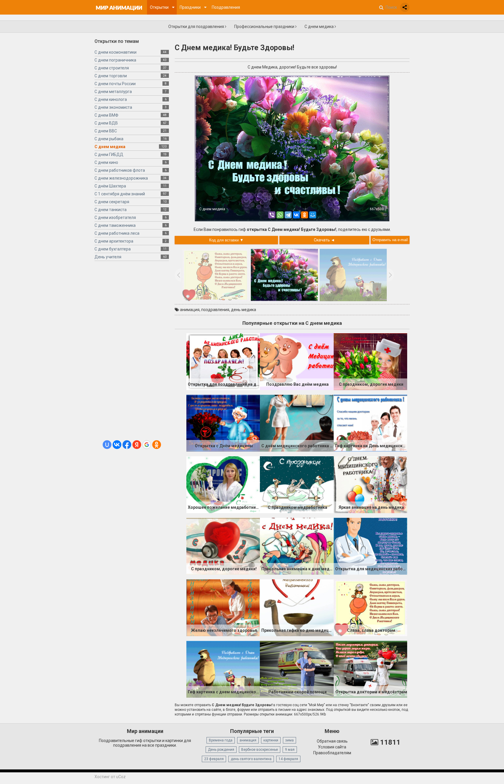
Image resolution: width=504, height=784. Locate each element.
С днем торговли (110, 75)
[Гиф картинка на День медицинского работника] (370, 422)
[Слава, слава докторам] (370, 607)
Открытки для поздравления (196, 26)
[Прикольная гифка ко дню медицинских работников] (296, 607)
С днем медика (319, 26)
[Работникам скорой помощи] (296, 669)
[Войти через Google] (146, 444)
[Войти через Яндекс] (136, 444)
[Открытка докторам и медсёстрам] (370, 669)
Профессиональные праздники (264, 26)
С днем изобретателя (115, 217)
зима (289, 740)
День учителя (107, 257)
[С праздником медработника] (296, 484)
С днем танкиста (110, 209)
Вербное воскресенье (259, 750)
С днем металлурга (113, 91)
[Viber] (271, 214)
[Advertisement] (131, 352)
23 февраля (214, 759)
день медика (243, 309)
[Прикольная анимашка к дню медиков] (296, 545)
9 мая (290, 750)
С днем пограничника (115, 60)
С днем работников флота (119, 170)
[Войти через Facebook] (127, 444)
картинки (270, 740)
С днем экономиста (113, 107)
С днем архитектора (113, 241)
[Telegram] (288, 214)
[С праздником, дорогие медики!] (223, 545)
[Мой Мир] (312, 214)
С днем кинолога (110, 99)
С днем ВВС (105, 131)
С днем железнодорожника (121, 178)
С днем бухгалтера (112, 249)
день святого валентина (251, 759)
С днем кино (106, 162)
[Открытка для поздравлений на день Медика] (223, 361)
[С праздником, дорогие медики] (370, 361)
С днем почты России (115, 83)
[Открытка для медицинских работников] (370, 545)
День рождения (221, 750)
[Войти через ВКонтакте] (117, 444)
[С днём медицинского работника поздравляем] (296, 422)
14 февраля (288, 759)
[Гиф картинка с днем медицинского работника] (223, 669)
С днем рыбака (108, 138)
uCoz (121, 776)
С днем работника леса (116, 233)
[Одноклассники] (304, 214)
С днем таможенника (115, 225)
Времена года (220, 740)
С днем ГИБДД (108, 154)
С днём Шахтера (110, 186)
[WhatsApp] (280, 214)
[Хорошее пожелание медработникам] (223, 484)
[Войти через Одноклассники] (156, 444)
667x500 (377, 209)
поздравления (215, 309)
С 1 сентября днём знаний (119, 194)
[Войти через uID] (107, 444)
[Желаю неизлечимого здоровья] (223, 607)
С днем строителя (111, 68)
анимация (190, 309)
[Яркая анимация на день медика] (370, 484)
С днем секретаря (111, 201)
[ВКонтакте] (296, 214)
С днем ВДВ (106, 123)
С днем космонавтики (115, 52)
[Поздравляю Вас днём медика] (296, 361)
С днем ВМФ (106, 115)
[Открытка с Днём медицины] (223, 422)
